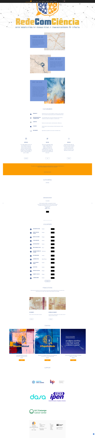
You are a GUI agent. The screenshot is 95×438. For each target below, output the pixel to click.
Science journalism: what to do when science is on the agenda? (73, 355)
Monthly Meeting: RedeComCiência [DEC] (21, 355)
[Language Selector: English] (63, 1)
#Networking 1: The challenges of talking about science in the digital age (47, 355)
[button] (36, 2)
